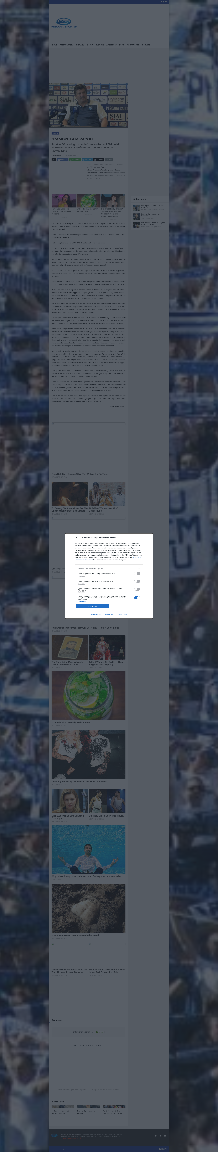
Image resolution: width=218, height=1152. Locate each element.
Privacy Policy (122, 614)
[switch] (137, 573)
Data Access (109, 614)
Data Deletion (96, 614)
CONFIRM (92, 606)
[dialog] (109, 576)
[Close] (148, 538)
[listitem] (109, 568)
